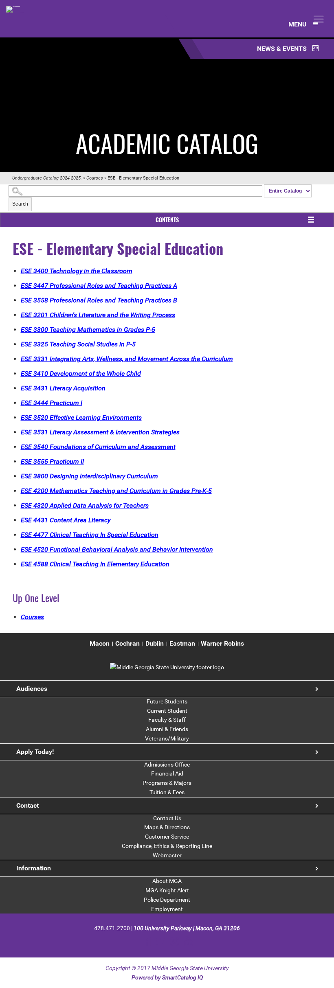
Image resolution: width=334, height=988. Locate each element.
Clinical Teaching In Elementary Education (95, 564)
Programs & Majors (167, 783)
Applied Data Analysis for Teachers (85, 505)
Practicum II (52, 461)
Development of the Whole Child (81, 373)
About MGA (167, 881)
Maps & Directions (167, 827)
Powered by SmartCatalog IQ (167, 977)
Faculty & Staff (167, 719)
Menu (298, 24)
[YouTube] (188, 941)
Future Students (167, 701)
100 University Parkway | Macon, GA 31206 (187, 928)
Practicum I (51, 403)
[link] (167, 667)
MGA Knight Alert (167, 890)
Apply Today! (35, 752)
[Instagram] (174, 941)
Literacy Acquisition (63, 388)
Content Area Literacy (65, 520)
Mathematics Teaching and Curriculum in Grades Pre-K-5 (116, 491)
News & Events (282, 49)
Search (20, 204)
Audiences (31, 688)
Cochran (127, 643)
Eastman (182, 643)
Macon (100, 643)
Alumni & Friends (167, 729)
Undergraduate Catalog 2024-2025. (47, 178)
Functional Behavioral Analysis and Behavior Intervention (117, 549)
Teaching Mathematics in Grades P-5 (88, 329)
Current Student (167, 711)
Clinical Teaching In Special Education (89, 535)
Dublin (154, 643)
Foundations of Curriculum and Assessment (98, 447)
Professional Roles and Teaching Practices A (99, 285)
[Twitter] (160, 941)
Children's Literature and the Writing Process (98, 315)
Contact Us (167, 818)
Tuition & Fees (167, 792)
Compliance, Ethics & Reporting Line (167, 846)
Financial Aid (167, 773)
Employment (167, 909)
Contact (27, 805)
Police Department (167, 899)
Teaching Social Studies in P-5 (78, 344)
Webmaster (167, 855)
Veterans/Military (167, 738)
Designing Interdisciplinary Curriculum (89, 476)
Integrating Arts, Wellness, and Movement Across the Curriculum (127, 359)
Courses (94, 178)
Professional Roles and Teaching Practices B (99, 300)
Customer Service (167, 836)
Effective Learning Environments (81, 417)
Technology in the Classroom (76, 271)
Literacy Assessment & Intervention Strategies (100, 432)
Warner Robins (222, 643)
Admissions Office (167, 764)
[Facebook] (146, 941)
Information (33, 868)
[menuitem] (100, 643)
